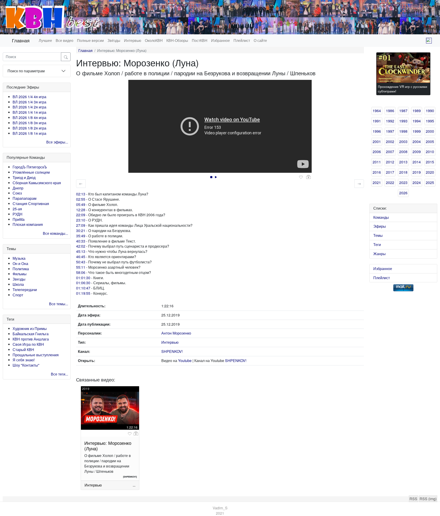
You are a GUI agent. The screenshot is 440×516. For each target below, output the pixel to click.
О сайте (260, 40)
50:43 (80, 262)
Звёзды (113, 40)
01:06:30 (83, 282)
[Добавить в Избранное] (301, 177)
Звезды (19, 279)
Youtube (185, 360)
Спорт (18, 294)
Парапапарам (24, 198)
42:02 (80, 246)
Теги (377, 244)
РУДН (17, 214)
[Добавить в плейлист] (308, 177)
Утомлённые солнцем (31, 172)
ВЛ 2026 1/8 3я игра (29, 122)
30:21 (80, 230)
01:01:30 (83, 277)
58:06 (80, 272)
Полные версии (90, 40)
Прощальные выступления (36, 354)
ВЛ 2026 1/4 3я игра (29, 102)
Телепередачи (25, 289)
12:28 (80, 209)
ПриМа (19, 219)
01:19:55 (83, 293)
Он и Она (20, 263)
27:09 (80, 225)
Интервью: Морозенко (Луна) (107, 446)
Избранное (220, 40)
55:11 (80, 267)
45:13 (80, 251)
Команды (381, 217)
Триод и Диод (24, 177)
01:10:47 (83, 288)
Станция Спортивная (31, 203)
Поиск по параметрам (26, 70)
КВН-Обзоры (177, 40)
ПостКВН (199, 40)
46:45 (80, 256)
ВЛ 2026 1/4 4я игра (29, 96)
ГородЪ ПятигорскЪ (30, 167)
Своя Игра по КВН (28, 344)
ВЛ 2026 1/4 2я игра (29, 107)
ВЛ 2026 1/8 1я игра (29, 133)
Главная (21, 40)
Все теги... (59, 374)
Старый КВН (23, 349)
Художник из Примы (30, 328)
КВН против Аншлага (31, 339)
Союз (17, 193)
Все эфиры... (57, 142)
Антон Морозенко (176, 333)
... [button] (134, 485)
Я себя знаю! (24, 359)
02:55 (80, 199)
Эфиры (379, 226)
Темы (378, 235)
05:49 (80, 204)
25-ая (17, 208)
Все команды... (55, 233)
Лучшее (45, 40)
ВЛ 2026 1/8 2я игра (29, 128)
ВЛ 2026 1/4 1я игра (29, 112)
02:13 (80, 194)
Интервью (132, 40)
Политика (21, 268)
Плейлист (242, 40)
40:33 (80, 241)
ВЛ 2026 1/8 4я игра (29, 117)
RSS (413, 498)
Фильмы (20, 273)
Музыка (19, 258)
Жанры (379, 253)
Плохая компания (28, 224)
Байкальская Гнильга (31, 333)
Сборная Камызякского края (37, 182)
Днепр (18, 188)
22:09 (80, 214)
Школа (18, 284)
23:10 (80, 220)
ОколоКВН (154, 40)
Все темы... (58, 303)
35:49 (80, 235)
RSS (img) (428, 498)
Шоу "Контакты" (26, 365)
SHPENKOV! (172, 351)
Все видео (64, 40)
